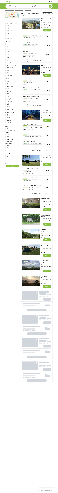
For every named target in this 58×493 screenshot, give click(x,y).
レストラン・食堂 (10, 67)
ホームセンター (10, 139)
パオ (8, 35)
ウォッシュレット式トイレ (12, 65)
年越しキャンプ (10, 109)
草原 (8, 52)
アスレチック (9, 91)
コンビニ (8, 137)
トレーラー (9, 147)
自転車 (8, 84)
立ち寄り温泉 (9, 141)
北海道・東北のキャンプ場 (19, 10)
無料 (8, 124)
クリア (12, 163)
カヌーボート (9, 94)
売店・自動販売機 (10, 68)
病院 (8, 136)
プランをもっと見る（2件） (36, 105)
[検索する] (50, 6)
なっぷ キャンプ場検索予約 (9, 10)
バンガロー (9, 25)
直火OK (8, 117)
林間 (8, 49)
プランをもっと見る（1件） (36, 60)
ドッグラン (9, 99)
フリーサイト (9, 30)
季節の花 (8, 106)
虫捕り (8, 104)
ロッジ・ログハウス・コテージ (12, 23)
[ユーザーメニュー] (50, 2)
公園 (8, 54)
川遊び (8, 96)
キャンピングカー (10, 148)
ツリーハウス (9, 108)
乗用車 (8, 145)
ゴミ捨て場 (9, 62)
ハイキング (9, 98)
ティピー (8, 33)
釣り (8, 81)
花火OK (8, 115)
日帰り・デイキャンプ (11, 130)
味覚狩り (8, 103)
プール (8, 83)
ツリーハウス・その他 (11, 36)
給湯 (8, 72)
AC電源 (8, 73)
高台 (8, 51)
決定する (12, 166)
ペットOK (9, 119)
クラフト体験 (9, 101)
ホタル (8, 89)
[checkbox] (5, 23)
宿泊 (8, 128)
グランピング (9, 38)
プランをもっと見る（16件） (36, 193)
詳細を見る (47, 30)
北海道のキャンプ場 (28, 10)
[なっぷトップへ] (8, 2)
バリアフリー (9, 75)
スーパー (8, 134)
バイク (8, 150)
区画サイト (9, 28)
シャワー (8, 60)
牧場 (8, 88)
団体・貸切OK (9, 122)
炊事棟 (8, 70)
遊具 (8, 93)
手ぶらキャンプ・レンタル (12, 114)
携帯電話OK (9, 120)
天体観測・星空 (10, 86)
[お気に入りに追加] (39, 19)
